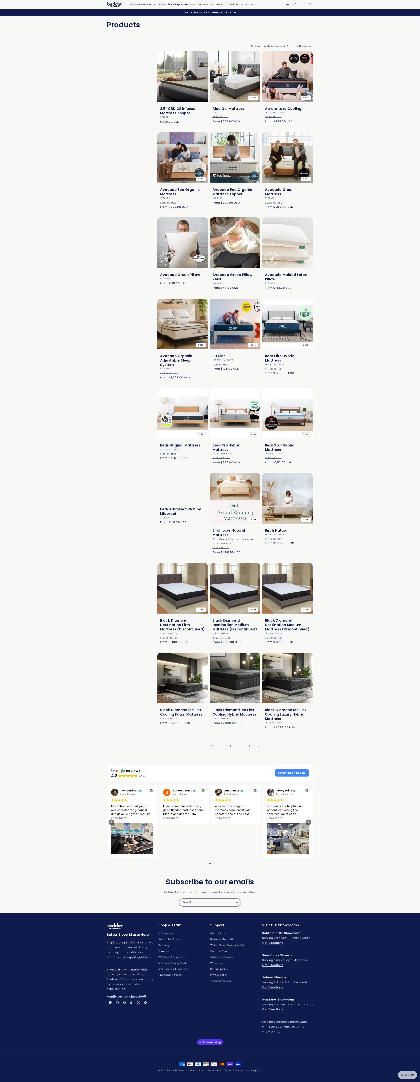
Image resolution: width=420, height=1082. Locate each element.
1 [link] (211, 746)
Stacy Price (284, 790)
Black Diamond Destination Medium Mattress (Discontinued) (234, 624)
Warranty (216, 963)
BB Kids (219, 356)
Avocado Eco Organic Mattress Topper (232, 191)
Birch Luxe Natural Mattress (228, 532)
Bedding (163, 945)
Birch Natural (277, 530)
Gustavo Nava (182, 790)
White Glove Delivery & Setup (228, 945)
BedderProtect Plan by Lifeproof (180, 511)
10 (249, 746)
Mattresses (165, 933)
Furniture (164, 951)
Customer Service (221, 957)
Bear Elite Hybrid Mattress (279, 358)
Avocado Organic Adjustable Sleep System (176, 360)
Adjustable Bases (169, 939)
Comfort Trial (219, 951)
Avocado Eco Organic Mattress (180, 191)
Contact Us (217, 933)
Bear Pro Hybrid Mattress (226, 447)
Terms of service (221, 981)
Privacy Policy (219, 975)
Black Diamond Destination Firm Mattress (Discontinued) (182, 624)
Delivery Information (223, 939)
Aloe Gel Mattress (228, 108)
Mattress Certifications (173, 969)
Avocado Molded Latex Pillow (286, 277)
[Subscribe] (237, 902)
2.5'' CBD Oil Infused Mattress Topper (178, 110)
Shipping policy (253, 1070)
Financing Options (170, 975)
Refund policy (219, 969)
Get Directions (272, 943)
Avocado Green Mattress (279, 191)
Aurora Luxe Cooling (283, 108)
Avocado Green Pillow (180, 275)
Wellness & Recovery (171, 957)
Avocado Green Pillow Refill (232, 277)
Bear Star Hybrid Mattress (280, 447)
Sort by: (256, 46)
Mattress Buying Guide (172, 963)
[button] (142, 4)
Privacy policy (214, 1070)
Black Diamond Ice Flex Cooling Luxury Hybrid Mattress (286, 714)
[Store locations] (287, 4)
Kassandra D (129, 790)
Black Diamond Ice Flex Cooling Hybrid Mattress (234, 712)
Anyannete (232, 790)
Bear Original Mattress (180, 445)
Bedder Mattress (176, 1070)
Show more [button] (119, 818)
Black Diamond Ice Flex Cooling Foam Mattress (181, 712)
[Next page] (258, 746)
